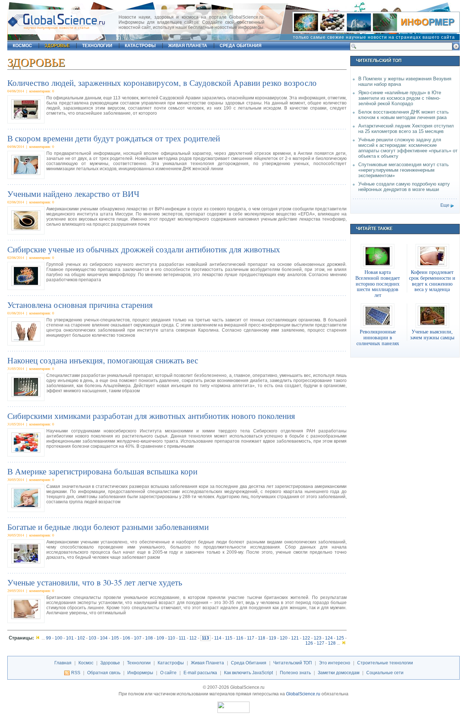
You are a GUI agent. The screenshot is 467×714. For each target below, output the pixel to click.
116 (239, 638)
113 (205, 638)
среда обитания (241, 45)
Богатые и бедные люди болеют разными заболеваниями (108, 526)
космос (22, 45)
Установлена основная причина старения (80, 304)
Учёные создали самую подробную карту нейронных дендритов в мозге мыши (404, 186)
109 (160, 638)
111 (182, 638)
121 (295, 638)
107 (138, 638)
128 (332, 643)
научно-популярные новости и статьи (56, 28)
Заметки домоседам (338, 672)
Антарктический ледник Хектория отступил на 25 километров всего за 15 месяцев (406, 128)
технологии (97, 45)
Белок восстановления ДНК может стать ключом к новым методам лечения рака (403, 114)
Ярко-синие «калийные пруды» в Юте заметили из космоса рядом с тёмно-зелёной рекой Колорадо (399, 98)
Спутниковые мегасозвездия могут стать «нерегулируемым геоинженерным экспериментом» (403, 170)
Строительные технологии (385, 662)
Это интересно (334, 662)
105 (115, 638)
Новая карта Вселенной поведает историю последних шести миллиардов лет (377, 283)
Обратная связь (103, 672)
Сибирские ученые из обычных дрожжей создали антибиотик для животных (143, 249)
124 (329, 638)
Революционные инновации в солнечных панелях (377, 337)
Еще (444, 205)
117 (250, 638)
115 (228, 638)
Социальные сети (385, 672)
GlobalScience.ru (303, 693)
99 (48, 638)
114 (217, 638)
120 (283, 638)
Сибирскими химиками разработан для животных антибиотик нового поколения (151, 415)
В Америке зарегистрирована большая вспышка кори (102, 471)
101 (70, 638)
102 (81, 638)
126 (309, 643)
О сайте (168, 672)
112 (193, 638)
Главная (63, 662)
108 (149, 638)
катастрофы (140, 45)
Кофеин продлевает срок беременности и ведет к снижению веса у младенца (432, 281)
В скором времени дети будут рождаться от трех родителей (113, 138)
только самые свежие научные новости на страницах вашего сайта (374, 37)
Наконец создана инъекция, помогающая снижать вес (102, 360)
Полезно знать (295, 672)
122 (306, 638)
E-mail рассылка (200, 672)
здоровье (57, 45)
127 (320, 643)
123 (317, 638)
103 (92, 638)
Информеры (140, 672)
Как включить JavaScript (248, 672)
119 (272, 638)
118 (261, 638)
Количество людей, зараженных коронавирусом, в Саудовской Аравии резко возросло (162, 82)
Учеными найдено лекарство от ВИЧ (73, 193)
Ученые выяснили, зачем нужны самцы (432, 334)
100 (58, 638)
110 (171, 638)
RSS (75, 672)
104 (104, 638)
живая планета (187, 45)
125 (340, 638)
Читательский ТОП (292, 662)
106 (126, 638)
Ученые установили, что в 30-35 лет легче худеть (94, 582)
